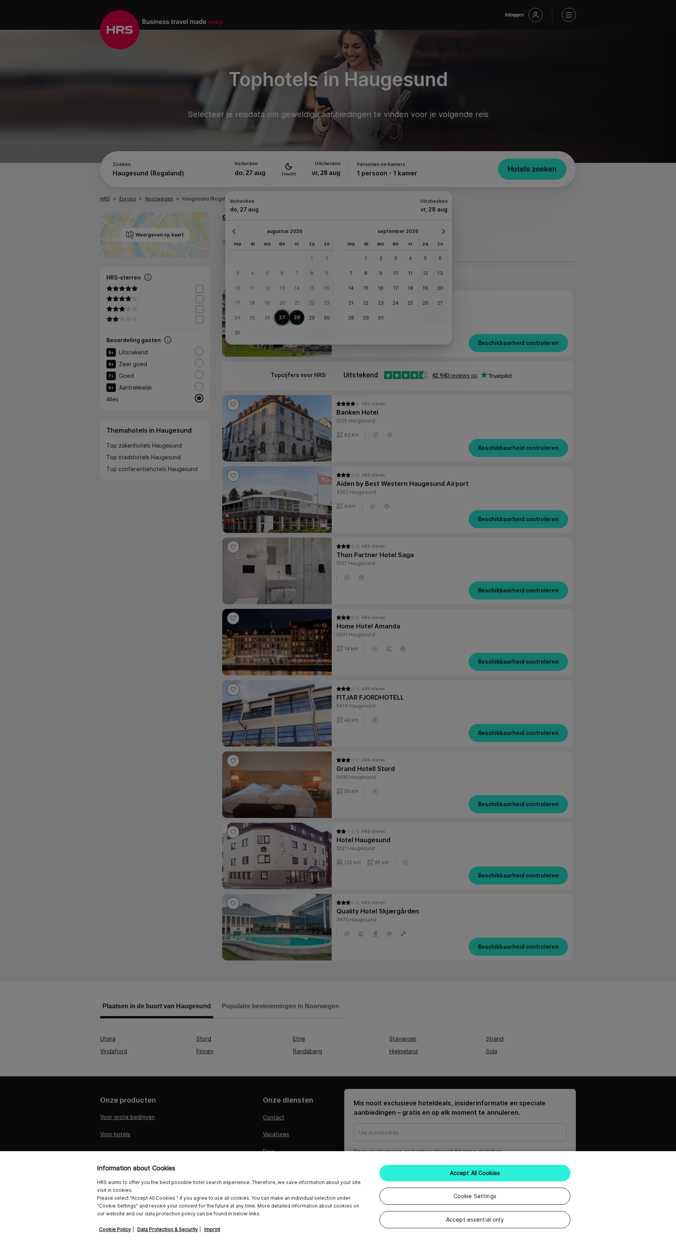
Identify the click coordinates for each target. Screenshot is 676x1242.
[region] (338, 1196)
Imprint (212, 1229)
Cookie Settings (474, 1196)
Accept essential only (475, 1219)
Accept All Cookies (475, 1173)
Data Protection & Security (167, 1229)
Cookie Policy (115, 1229)
